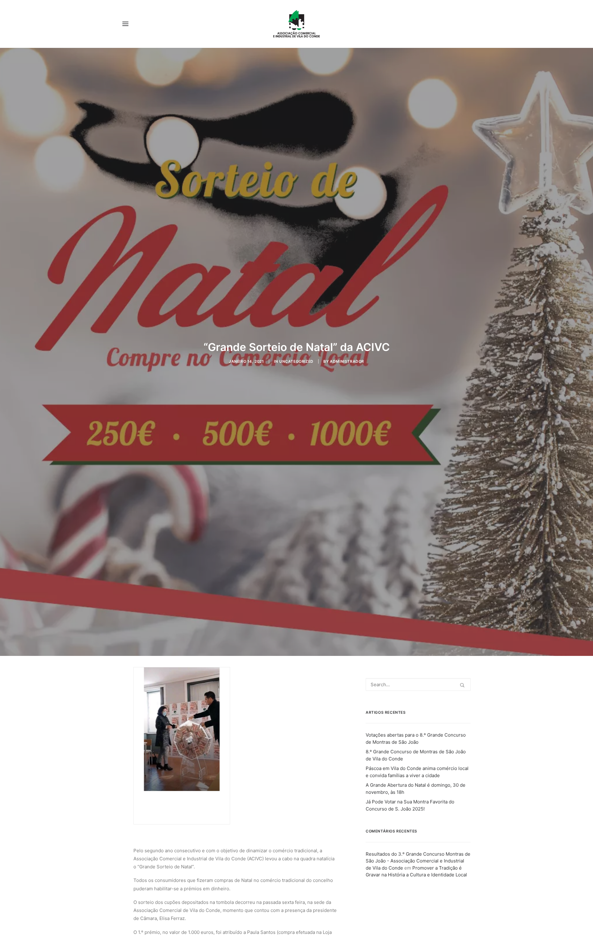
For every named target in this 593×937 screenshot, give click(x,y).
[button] (125, 24)
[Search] (418, 684)
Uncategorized (296, 361)
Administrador (347, 361)
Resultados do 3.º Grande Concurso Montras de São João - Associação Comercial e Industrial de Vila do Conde (418, 861)
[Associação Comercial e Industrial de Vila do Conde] (296, 23)
